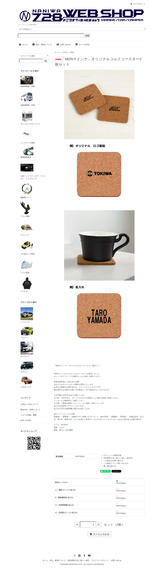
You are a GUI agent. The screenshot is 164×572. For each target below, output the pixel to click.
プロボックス (25, 387)
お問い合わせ (65, 44)
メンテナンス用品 (27, 143)
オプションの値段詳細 (112, 455)
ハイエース (24, 322)
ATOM (28, 420)
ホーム (25, 44)
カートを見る (84, 44)
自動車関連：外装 (27, 105)
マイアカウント (139, 4)
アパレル (24, 291)
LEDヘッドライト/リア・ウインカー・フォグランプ (33, 177)
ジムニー (24, 338)
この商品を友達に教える (113, 461)
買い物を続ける (109, 466)
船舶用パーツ (25, 197)
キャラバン (24, 356)
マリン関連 (24, 216)
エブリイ (24, 372)
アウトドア (24, 235)
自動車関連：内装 (27, 86)
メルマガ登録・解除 (28, 415)
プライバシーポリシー (100, 560)
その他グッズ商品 (68, 52)
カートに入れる (101, 534)
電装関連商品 (25, 157)
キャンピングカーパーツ (30, 124)
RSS (22, 420)
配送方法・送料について (30, 410)
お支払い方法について (29, 404)
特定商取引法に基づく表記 (78, 560)
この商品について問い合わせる (116, 463)
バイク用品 (24, 273)
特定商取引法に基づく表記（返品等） (118, 458)
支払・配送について (44, 44)
